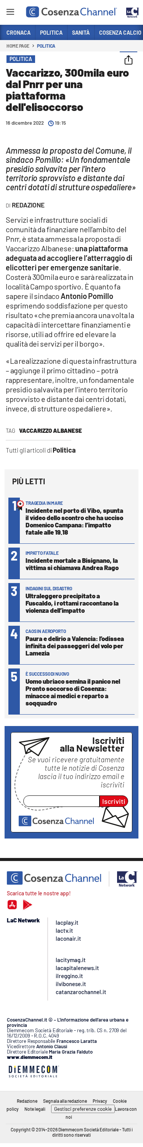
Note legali (34, 1109)
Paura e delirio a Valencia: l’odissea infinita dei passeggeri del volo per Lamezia (75, 646)
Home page (17, 45)
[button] (128, 60)
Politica (46, 45)
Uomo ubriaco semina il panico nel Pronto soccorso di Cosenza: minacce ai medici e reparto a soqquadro (73, 692)
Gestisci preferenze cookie (83, 1109)
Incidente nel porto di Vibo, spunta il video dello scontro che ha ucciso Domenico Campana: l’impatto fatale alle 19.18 (74, 521)
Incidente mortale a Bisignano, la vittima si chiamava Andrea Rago (72, 563)
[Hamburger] (10, 13)
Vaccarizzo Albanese (50, 430)
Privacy (100, 1101)
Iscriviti (113, 801)
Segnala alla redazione (65, 1101)
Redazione (27, 1101)
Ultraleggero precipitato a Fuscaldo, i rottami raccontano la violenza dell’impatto (72, 603)
